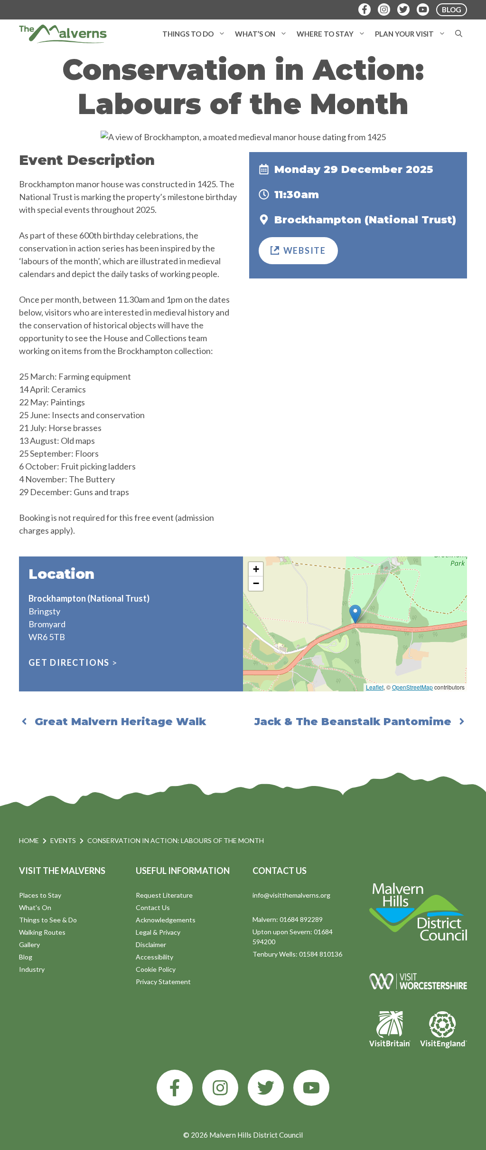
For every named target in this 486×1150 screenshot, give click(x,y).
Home (29, 840)
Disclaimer (151, 944)
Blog (25, 957)
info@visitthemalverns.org (291, 895)
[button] (222, 33)
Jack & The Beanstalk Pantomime (352, 721)
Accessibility (154, 957)
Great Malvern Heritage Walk (120, 721)
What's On (35, 907)
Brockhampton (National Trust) (365, 219)
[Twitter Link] (403, 9)
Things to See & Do (48, 920)
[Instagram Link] (384, 9)
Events (63, 840)
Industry (32, 969)
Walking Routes (42, 932)
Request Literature (164, 895)
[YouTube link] (311, 1088)
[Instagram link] (220, 1088)
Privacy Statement (163, 982)
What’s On (255, 33)
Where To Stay (325, 33)
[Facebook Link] (364, 9)
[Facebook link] (175, 1088)
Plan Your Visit (404, 33)
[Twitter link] (266, 1088)
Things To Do (188, 33)
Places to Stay (40, 895)
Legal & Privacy (158, 932)
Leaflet (374, 687)
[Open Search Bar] (458, 33)
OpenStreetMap (412, 687)
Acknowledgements (166, 920)
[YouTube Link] (423, 9)
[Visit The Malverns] (63, 33)
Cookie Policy (156, 969)
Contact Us (153, 907)
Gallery (29, 944)
